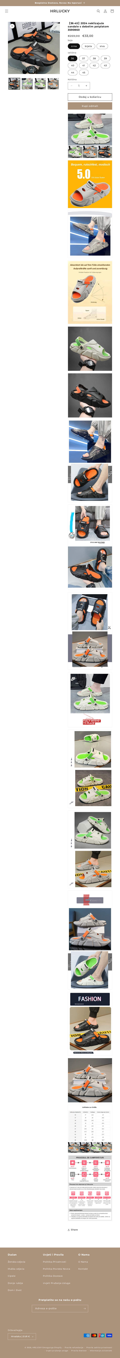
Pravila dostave (79, 1351)
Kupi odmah (90, 105)
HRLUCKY (37, 1347)
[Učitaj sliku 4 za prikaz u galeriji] (53, 83)
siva (102, 46)
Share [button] (74, 1229)
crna (74, 46)
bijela (88, 46)
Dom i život (15, 1290)
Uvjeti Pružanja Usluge (56, 1283)
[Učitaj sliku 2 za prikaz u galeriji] (27, 83)
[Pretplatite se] (84, 1308)
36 (72, 58)
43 (105, 65)
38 (94, 58)
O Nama (83, 1261)
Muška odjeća (16, 1268)
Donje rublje (15, 1283)
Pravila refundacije (74, 1347)
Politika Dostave (53, 1276)
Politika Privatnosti (54, 1261)
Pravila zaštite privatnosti (99, 1347)
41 (83, 65)
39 (105, 58)
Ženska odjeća (16, 1261)
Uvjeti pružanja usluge (57, 1351)
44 (72, 72)
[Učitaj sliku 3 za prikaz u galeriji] (40, 83)
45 (83, 72)
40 (72, 65)
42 (94, 65)
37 (83, 58)
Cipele (12, 1276)
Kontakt (83, 1268)
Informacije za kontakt (101, 1351)
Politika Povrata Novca (56, 1268)
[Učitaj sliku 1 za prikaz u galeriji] (14, 83)
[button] (6, 11)
